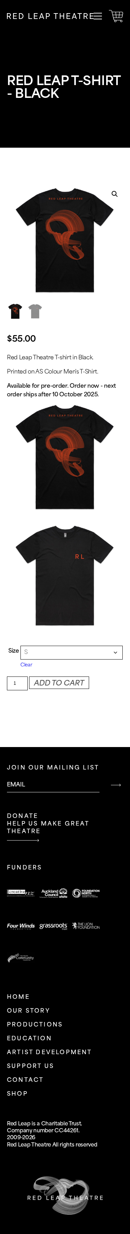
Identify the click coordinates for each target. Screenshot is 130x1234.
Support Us (30, 1066)
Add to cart (59, 683)
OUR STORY (28, 1011)
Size (13, 651)
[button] (115, 194)
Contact (25, 1080)
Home (18, 997)
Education (29, 1039)
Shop (17, 1094)
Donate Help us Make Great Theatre (48, 824)
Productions (35, 1025)
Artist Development (49, 1053)
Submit (115, 785)
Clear (26, 665)
